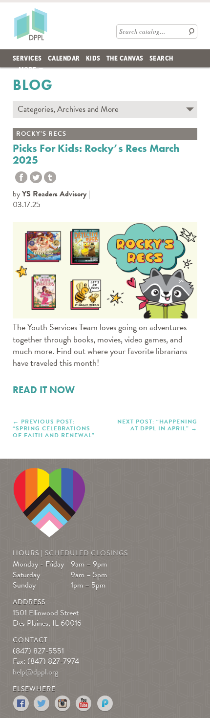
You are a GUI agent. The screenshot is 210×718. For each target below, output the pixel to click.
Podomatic (105, 703)
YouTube (84, 703)
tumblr (50, 177)
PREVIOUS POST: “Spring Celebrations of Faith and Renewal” (54, 428)
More (28, 69)
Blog (33, 85)
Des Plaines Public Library (30, 24)
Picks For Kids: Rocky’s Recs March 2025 (96, 154)
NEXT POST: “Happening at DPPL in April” (157, 424)
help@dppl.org (35, 672)
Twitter (36, 177)
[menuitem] (27, 58)
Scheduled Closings (86, 553)
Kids (93, 58)
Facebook (21, 703)
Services (27, 58)
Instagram (63, 703)
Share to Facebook (21, 177)
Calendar (64, 58)
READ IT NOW (44, 389)
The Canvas (125, 58)
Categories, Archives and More (68, 109)
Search (161, 58)
